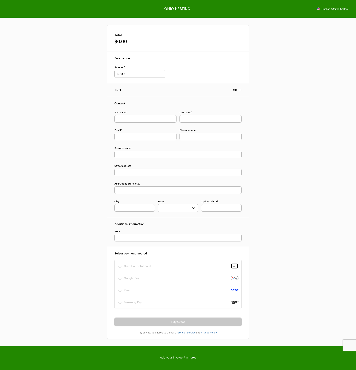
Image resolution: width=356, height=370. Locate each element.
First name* (121, 112)
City (116, 201)
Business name (122, 148)
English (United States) (335, 8)
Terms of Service (186, 332)
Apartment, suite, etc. (127, 183)
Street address (122, 165)
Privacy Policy (209, 332)
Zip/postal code (210, 201)
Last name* (185, 112)
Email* (118, 130)
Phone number (188, 130)
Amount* (119, 67)
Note (117, 231)
